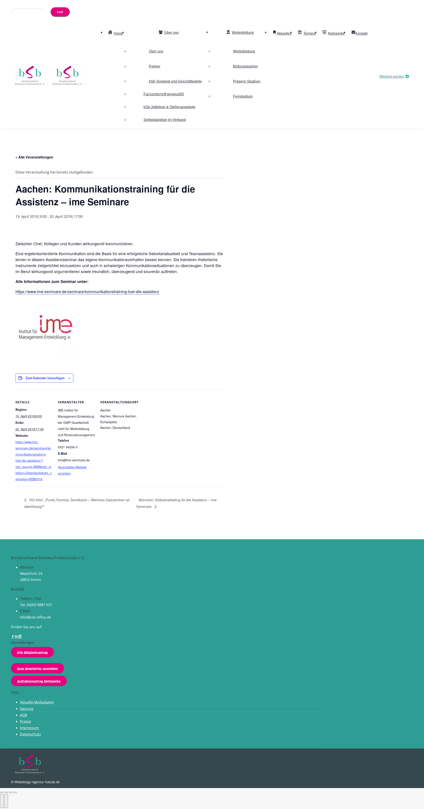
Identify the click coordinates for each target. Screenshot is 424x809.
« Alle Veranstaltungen (34, 157)
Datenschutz (30, 734)
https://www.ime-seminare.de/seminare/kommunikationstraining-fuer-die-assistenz (87, 291)
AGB (23, 715)
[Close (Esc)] (2, 792)
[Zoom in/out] (15, 792)
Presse (25, 721)
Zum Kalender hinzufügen (45, 378)
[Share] (6, 792)
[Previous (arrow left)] (2, 801)
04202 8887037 (28, 4)
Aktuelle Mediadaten (37, 702)
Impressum (29, 727)
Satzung (26, 708)
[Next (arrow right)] (6, 801)
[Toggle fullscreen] (10, 792)
